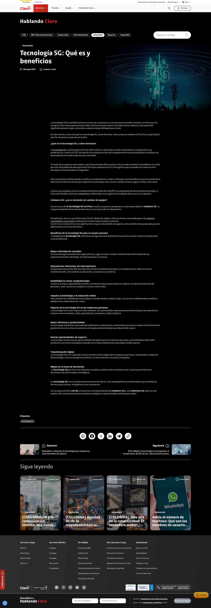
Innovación (98, 35)
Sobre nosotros (142, 548)
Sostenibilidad (141, 553)
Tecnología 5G (27, 421)
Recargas (53, 558)
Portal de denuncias (143, 573)
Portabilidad (53, 568)
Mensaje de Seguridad (115, 568)
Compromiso (63, 35)
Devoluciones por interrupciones (119, 548)
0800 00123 (183, 588)
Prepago (52, 548)
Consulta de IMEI (84, 548)
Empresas (38, 2)
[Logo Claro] (25, 8)
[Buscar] (169, 8)
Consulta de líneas (85, 563)
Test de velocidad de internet (89, 568)
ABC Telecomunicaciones (42, 35)
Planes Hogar (25, 558)
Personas (26, 2)
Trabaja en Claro (142, 563)
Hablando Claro (86, 8)
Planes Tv (24, 563)
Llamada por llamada (86, 579)
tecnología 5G (59, 150)
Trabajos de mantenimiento (146, 568)
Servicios (39, 8)
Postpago (53, 553)
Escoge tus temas (182, 601)
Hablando (38, 21)
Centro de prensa (142, 558)
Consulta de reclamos (115, 558)
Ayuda (68, 8)
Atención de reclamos (115, 553)
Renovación (53, 563)
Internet (23, 548)
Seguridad (124, 35)
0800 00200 (167, 588)
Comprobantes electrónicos (88, 573)
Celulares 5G (83, 553)
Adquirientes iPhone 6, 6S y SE (118, 563)
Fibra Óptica (24, 553)
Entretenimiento (81, 35)
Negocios (112, 35)
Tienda (54, 8)
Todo (24, 35)
